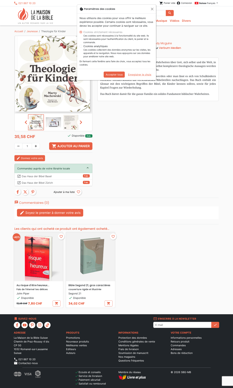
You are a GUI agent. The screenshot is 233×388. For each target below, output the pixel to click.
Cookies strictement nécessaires (102, 32)
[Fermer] (152, 9)
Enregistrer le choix (139, 74)
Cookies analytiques (95, 46)
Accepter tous (114, 74)
